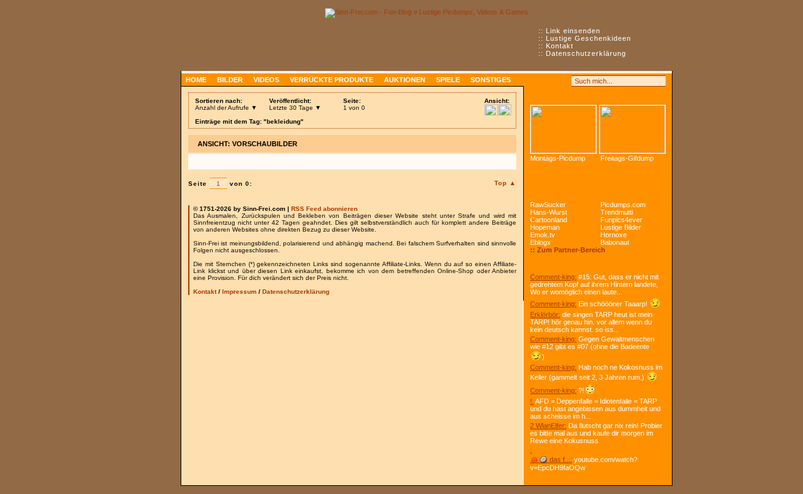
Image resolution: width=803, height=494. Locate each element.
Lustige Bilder (620, 227)
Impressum (239, 291)
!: (532, 401)
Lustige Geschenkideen (588, 38)
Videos (266, 79)
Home (196, 79)
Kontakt (559, 46)
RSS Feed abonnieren (324, 208)
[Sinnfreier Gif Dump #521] (632, 129)
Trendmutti (616, 212)
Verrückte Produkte (331, 79)
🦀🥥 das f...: (551, 459)
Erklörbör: (545, 314)
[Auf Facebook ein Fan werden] (549, 81)
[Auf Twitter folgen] (563, 81)
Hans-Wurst (548, 212)
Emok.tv (542, 235)
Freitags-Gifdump (627, 158)
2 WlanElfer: (548, 425)
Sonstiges (491, 79)
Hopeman (545, 227)
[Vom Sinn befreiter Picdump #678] (563, 129)
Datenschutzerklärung (586, 53)
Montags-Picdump (557, 158)
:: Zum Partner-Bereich (567, 250)
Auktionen (404, 79)
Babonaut (614, 242)
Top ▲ (505, 183)
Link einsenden (573, 31)
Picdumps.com (623, 204)
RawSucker (548, 204)
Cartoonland (548, 219)
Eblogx (540, 242)
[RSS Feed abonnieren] (535, 81)
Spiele (448, 79)
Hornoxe (613, 235)
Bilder (230, 79)
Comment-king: (553, 277)
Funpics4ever (621, 219)
